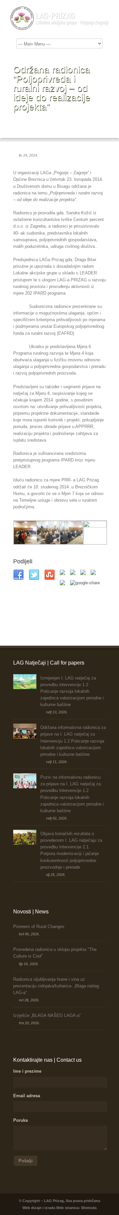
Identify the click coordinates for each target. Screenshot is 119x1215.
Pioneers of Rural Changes (38, 926)
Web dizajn (32, 1208)
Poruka (20, 1120)
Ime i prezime (27, 1071)
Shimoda (89, 1208)
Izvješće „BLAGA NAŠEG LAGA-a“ (47, 1015)
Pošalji (26, 1160)
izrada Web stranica (62, 1208)
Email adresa (26, 1095)
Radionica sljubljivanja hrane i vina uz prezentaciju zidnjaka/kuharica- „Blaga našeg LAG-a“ (56, 986)
